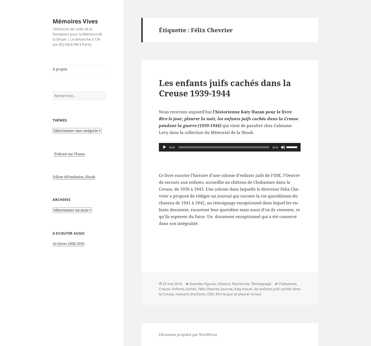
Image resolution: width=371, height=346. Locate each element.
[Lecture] (164, 147)
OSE (210, 294)
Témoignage (261, 283)
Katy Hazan (243, 289)
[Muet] (283, 147)
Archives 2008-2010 (68, 243)
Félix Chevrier (208, 289)
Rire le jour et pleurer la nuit (238, 294)
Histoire (223, 283)
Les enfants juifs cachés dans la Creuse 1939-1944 (225, 88)
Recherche (240, 283)
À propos (60, 69)
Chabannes (287, 283)
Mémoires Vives (75, 21)
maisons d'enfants (190, 294)
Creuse (164, 289)
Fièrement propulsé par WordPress (188, 334)
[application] (230, 147)
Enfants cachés (184, 289)
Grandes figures (202, 283)
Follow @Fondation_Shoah (74, 177)
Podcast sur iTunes (69, 154)
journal (227, 289)
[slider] (292, 147)
